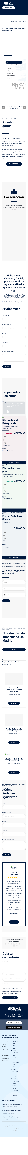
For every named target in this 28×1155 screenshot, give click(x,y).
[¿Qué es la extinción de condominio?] (8, 754)
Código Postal (6, 324)
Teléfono (5, 342)
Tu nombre (5, 315)
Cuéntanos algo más (8, 351)
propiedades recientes (11, 394)
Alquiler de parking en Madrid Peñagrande (14, 730)
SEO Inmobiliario (9, 1128)
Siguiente (21, 21)
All (3, 659)
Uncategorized (6, 664)
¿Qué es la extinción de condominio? (14, 760)
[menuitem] (14, 659)
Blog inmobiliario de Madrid (10, 662)
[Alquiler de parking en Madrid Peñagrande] (14, 720)
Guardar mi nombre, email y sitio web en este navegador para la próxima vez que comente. (12, 991)
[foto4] (14, 107)
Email (4, 333)
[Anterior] (3, 107)
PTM (17, 1130)
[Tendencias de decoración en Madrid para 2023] (14, 679)
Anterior (14, 21)
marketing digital (13, 296)
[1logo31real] (8, 2)
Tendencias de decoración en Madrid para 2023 (14, 689)
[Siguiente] (24, 107)
